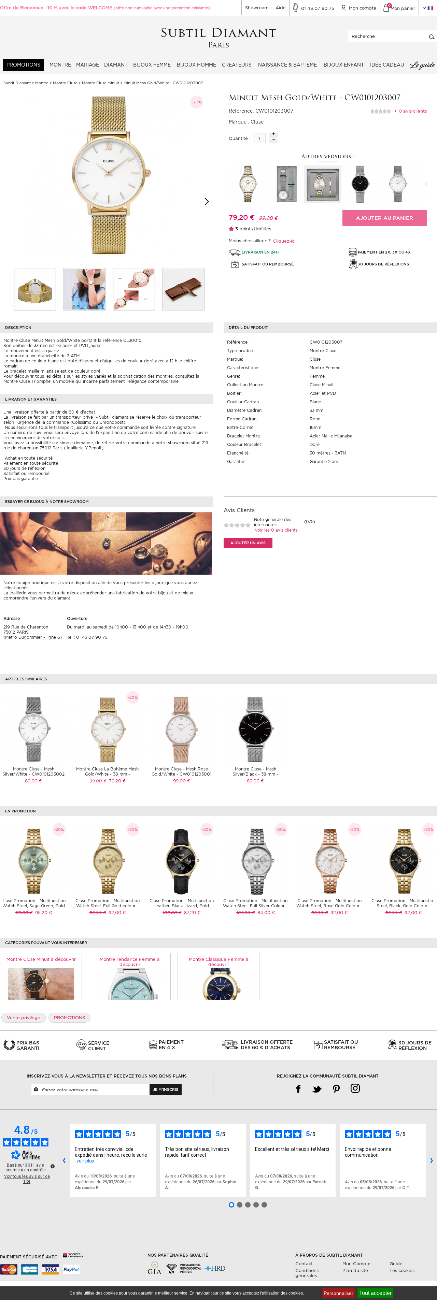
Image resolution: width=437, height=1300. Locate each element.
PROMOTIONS (23, 65)
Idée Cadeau (387, 65)
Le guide (422, 64)
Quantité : (239, 138)
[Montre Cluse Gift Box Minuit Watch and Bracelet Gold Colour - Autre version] (322, 184)
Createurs (237, 65)
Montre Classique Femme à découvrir (219, 962)
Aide (281, 7)
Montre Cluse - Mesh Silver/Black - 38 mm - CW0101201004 (255, 774)
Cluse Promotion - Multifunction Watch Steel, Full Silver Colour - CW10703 (255, 905)
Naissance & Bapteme (287, 65)
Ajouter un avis (248, 542)
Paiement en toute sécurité (30, 463)
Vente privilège (23, 1017)
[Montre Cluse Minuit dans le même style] (41, 983)
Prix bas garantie (20, 478)
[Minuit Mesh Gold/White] (35, 289)
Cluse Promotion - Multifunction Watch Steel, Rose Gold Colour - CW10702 (329, 905)
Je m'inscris (165, 1089)
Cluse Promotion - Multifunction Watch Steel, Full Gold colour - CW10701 (107, 905)
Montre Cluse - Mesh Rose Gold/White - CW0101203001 (181, 771)
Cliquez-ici (284, 241)
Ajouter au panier (384, 218)
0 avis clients (412, 111)
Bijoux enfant (344, 65)
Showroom (256, 7)
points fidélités (255, 228)
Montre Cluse (323, 350)
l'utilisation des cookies (281, 1293)
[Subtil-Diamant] (218, 38)
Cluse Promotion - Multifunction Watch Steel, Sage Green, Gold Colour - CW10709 (33, 905)
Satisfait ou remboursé (26, 473)
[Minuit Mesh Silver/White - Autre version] (398, 184)
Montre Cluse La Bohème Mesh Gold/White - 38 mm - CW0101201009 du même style (107, 774)
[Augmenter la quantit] (273, 135)
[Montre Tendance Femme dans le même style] (130, 983)
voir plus (85, 1161)
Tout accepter (375, 1293)
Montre (60, 65)
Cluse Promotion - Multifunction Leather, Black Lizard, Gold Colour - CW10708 (182, 905)
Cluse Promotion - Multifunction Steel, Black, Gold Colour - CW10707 (403, 905)
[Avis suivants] (431, 1160)
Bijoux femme (152, 65)
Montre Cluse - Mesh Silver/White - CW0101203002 (33, 771)
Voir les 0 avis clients (276, 530)
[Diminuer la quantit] (273, 141)
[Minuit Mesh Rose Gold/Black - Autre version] (360, 184)
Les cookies (402, 1270)
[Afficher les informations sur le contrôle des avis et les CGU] (52, 1166)
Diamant (116, 65)
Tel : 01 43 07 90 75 (87, 637)
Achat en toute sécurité (28, 458)
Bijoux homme (196, 65)
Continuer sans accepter (413, 1281)
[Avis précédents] (64, 1160)
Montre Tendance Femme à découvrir (130, 962)
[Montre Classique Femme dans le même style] (218, 983)
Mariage (87, 65)
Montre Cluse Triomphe (27, 381)
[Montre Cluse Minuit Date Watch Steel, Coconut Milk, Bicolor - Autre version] (247, 184)
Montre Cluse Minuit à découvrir (41, 959)
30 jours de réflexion (24, 468)
